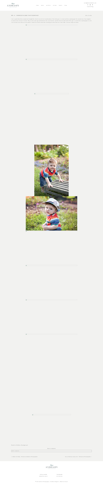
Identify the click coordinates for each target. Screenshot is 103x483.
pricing (54, 5)
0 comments (51, 448)
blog (66, 5)
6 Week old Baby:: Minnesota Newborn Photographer (25, 456)
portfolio (48, 5)
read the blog (90, 6)
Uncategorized (24, 445)
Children (18, 445)
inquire (60, 5)
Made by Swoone (64, 481)
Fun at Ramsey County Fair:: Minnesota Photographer (78, 456)
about (42, 5)
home (37, 5)
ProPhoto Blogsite (54, 481)
